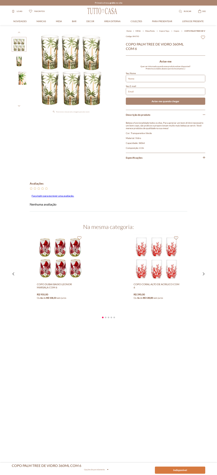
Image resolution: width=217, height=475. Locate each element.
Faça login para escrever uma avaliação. (53, 195)
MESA (138, 31)
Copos (176, 31)
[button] (13, 273)
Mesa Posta (150, 31)
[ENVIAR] (165, 101)
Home (129, 31)
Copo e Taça (164, 31)
